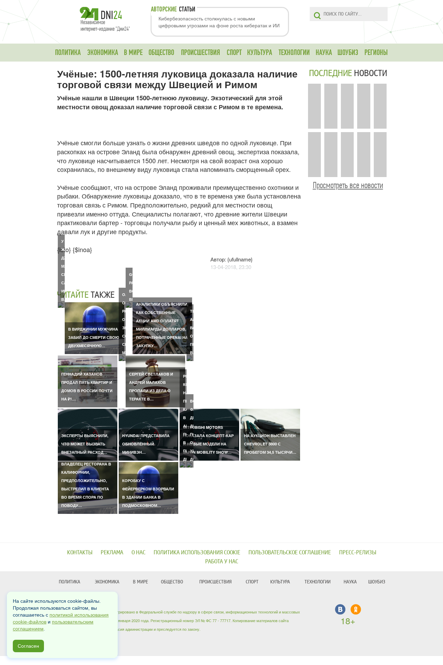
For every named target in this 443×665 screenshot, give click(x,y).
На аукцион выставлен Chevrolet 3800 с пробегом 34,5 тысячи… (270, 444)
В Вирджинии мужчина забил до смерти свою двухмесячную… (93, 337)
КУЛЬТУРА (259, 52)
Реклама (112, 552)
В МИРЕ (133, 52)
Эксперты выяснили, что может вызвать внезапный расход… (84, 444)
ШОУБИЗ (347, 52)
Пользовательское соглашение (289, 552)
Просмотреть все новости (348, 185)
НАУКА (324, 52)
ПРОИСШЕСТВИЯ (200, 52)
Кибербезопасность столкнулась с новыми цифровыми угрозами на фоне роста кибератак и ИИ (219, 22)
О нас (138, 552)
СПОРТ (234, 52)
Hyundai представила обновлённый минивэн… (146, 444)
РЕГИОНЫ (376, 52)
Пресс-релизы (357, 552)
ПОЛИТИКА (68, 52)
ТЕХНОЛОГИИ (294, 52)
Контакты (79, 552)
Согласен (28, 646)
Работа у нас (221, 561)
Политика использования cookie (197, 552)
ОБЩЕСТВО (161, 52)
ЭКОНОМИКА (102, 52)
